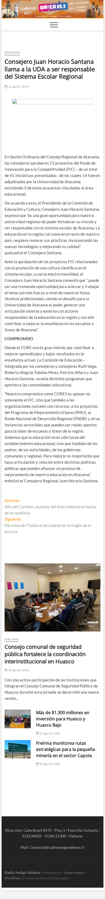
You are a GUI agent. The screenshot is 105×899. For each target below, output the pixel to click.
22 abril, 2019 (18, 87)
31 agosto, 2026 (18, 670)
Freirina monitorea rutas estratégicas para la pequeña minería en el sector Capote (65, 749)
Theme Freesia (73, 873)
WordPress (12, 878)
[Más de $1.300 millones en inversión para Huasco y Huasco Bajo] (18, 719)
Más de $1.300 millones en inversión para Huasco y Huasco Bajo (62, 719)
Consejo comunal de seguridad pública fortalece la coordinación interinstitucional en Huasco (45, 654)
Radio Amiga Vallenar (23, 872)
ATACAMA (12, 52)
